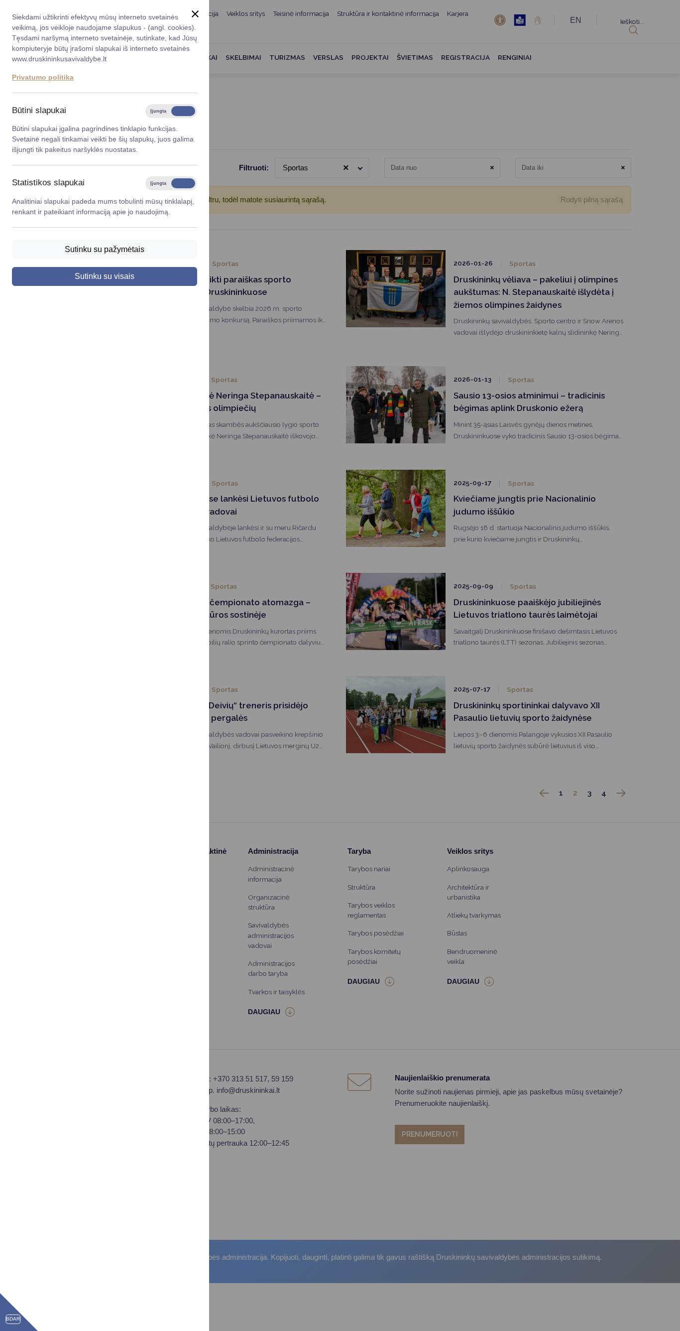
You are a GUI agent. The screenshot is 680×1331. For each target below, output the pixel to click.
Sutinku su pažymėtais (104, 249)
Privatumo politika (43, 77)
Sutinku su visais (104, 276)
